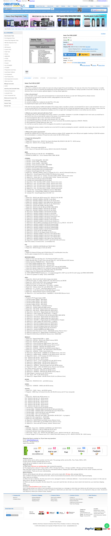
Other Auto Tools (9, 81)
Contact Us (105, 6)
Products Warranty (74, 500)
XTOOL (6, 58)
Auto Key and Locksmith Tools (11, 88)
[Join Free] (32, 1)
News (91, 6)
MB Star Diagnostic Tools (11, 42)
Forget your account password (77, 502)
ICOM (33, 11)
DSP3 (6, 86)
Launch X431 (8, 49)
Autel (57, 6)
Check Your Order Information (77, 499)
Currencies (85, 0)
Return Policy (101, 65)
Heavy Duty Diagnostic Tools (11, 40)
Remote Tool (7, 105)
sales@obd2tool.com (72, 525)
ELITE (30, 11)
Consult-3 (57, 11)
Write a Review (82, 62)
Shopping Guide (84, 6)
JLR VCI (7, 45)
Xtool (69, 6)
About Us (15, 497)
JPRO (71, 11)
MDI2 (68, 11)
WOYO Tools (8, 60)
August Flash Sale (40, 6)
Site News (40, 523)
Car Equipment (8, 74)
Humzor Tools (7, 103)
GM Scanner (8, 47)
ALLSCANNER (8, 65)
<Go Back (103, 33)
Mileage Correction (9, 83)
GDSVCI (44, 11)
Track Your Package (74, 503)
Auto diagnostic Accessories (11, 79)
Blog (78, 523)
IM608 (26, 11)
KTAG (18, 11)
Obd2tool (35, 523)
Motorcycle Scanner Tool (10, 98)
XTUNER (7, 67)
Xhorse (6, 54)
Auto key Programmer (10, 91)
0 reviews (75, 62)
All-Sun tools (7, 100)
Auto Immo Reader (29, 29)
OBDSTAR (7, 56)
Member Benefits (86, 65)
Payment (75, 6)
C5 (38, 11)
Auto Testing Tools (9, 76)
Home (31, 6)
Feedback (63, 523)
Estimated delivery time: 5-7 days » (90, 49)
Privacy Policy (54, 500)
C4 (36, 11)
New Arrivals (50, 6)
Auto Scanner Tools (19, 29)
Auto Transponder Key (10, 95)
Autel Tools (7, 51)
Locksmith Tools (8, 93)
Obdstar (63, 6)
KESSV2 (22, 11)
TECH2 (48, 11)
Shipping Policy (35, 500)
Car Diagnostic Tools (10, 38)
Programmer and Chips (10, 70)
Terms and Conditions (56, 497)
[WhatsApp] (106, 525)
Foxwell (6, 63)
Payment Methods (36, 497)
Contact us (72, 497)
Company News (17, 499)
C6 (40, 11)
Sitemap (74, 523)
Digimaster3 (63, 11)
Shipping (94, 65)
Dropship (91, 497)
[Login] (19, 1)
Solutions (98, 6)
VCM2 (75, 11)
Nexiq (52, 11)
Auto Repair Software (10, 72)
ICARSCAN (13, 11)
